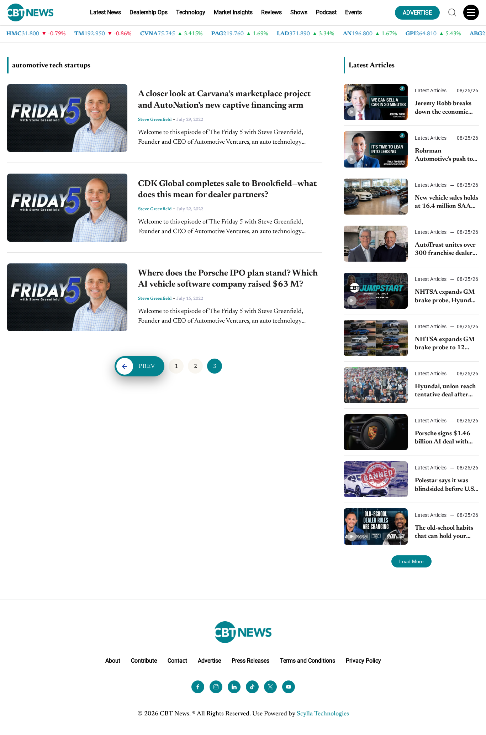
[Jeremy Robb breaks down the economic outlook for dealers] (376, 102)
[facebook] (197, 686)
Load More (411, 561)
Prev (147, 366)
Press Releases (250, 660)
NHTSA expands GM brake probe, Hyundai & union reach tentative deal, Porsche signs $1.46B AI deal (446, 297)
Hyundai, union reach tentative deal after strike (445, 392)
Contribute (144, 660)
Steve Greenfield (154, 120)
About (112, 660)
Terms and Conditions (307, 660)
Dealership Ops (149, 12)
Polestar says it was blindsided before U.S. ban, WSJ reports (445, 486)
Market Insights (233, 12)
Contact (177, 660)
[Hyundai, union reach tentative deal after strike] (376, 385)
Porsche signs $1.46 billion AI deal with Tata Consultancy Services (442, 439)
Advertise (209, 660)
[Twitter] (270, 686)
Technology (190, 12)
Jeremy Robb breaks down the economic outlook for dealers (443, 109)
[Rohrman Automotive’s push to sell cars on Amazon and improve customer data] (376, 149)
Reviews (271, 12)
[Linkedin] (234, 686)
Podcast (326, 12)
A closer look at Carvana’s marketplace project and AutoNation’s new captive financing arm (224, 99)
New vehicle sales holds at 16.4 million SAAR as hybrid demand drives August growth (446, 203)
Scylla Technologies (323, 714)
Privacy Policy (363, 660)
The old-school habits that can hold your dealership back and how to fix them (444, 533)
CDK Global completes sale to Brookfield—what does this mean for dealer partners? (227, 189)
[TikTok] (252, 686)
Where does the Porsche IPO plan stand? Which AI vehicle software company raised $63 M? (228, 279)
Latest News (105, 12)
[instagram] (216, 686)
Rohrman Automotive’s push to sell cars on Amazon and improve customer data (446, 156)
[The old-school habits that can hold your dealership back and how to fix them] (376, 526)
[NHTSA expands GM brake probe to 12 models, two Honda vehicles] (376, 338)
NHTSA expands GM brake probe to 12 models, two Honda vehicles (445, 344)
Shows (298, 12)
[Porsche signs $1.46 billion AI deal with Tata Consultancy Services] (376, 432)
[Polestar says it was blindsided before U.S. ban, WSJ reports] (376, 479)
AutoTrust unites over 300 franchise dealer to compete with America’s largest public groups (445, 250)
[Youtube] (288, 686)
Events (353, 12)
